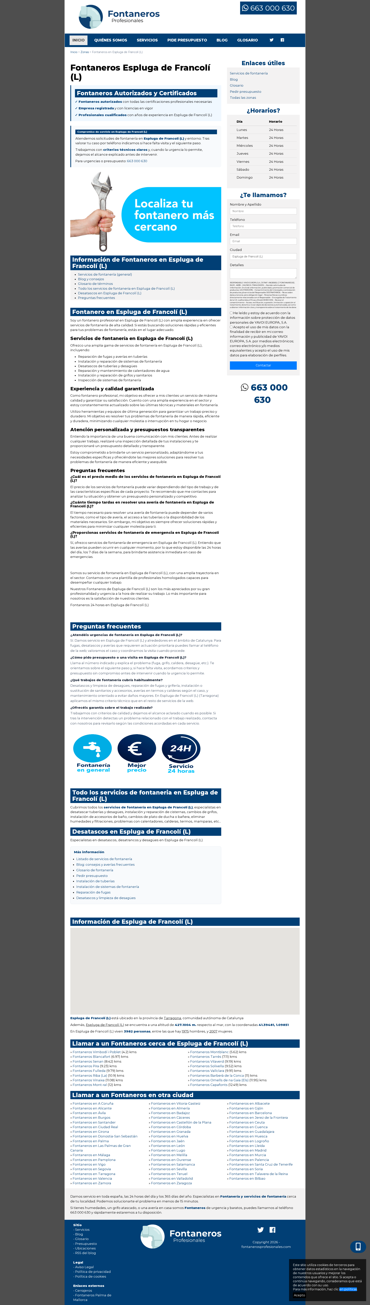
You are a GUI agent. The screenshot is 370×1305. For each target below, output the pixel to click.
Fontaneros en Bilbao (247, 1178)
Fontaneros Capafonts (209, 1085)
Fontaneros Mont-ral (90, 1085)
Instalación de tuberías (95, 881)
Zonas (85, 52)
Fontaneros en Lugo (168, 1150)
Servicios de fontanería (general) (105, 274)
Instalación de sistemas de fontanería (107, 887)
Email (234, 235)
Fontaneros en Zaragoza (171, 1183)
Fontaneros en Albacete (249, 1103)
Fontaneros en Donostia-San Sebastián (105, 1136)
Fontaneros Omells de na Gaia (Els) (219, 1080)
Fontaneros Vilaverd (207, 1061)
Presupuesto (86, 1244)
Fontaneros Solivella (207, 1066)
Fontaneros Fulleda (89, 1071)
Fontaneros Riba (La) (90, 1075)
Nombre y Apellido (245, 204)
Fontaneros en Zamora (92, 1183)
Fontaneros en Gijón (246, 1108)
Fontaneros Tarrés (205, 1057)
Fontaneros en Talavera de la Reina (258, 1174)
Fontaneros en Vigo (89, 1164)
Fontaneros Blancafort (91, 1057)
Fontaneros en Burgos (91, 1117)
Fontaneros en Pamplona (94, 1160)
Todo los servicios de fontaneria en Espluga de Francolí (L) (126, 288)
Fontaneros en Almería (170, 1108)
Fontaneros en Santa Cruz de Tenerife (261, 1164)
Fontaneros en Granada (171, 1132)
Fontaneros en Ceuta (247, 1122)
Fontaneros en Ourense (171, 1160)
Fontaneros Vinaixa (89, 1080)
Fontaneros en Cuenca (248, 1127)
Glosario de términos (95, 284)
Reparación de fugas (93, 892)
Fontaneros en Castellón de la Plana (181, 1122)
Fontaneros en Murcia (247, 1155)
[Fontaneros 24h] (116, 16)
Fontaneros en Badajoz (170, 1113)
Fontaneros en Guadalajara (251, 1132)
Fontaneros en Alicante (92, 1108)
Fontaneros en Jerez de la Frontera (258, 1117)
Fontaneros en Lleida (247, 1146)
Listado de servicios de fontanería (104, 859)
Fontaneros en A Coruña (93, 1103)
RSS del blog (85, 1253)
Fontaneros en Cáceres (170, 1117)
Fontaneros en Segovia (92, 1169)
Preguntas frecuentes (96, 298)
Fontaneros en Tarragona (94, 1174)
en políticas (348, 1289)
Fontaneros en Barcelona (250, 1113)
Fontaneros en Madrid (248, 1150)
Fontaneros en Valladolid (172, 1178)
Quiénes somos (110, 40)
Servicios (147, 40)
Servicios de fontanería (249, 73)
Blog (222, 40)
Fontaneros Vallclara (207, 1071)
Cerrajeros (83, 1290)
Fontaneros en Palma (91, 1141)
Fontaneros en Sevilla (169, 1169)
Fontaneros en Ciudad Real (95, 1127)
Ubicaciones (85, 1248)
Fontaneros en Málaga (91, 1155)
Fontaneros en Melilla (169, 1155)
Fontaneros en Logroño (249, 1141)
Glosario (247, 40)
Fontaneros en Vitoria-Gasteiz (175, 1103)
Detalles (237, 265)
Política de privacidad (93, 1272)
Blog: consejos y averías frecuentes (105, 864)
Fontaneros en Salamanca (173, 1164)
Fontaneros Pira (86, 1066)
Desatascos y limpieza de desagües (106, 898)
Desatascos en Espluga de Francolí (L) (109, 293)
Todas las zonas (243, 98)
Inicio (79, 40)
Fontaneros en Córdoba (171, 1127)
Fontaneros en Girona (91, 1132)
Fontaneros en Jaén (168, 1141)
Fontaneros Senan (88, 1061)
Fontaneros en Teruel (169, 1174)
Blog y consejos (91, 279)
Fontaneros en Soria (246, 1169)
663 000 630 (271, 8)
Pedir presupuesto (92, 876)
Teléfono (237, 220)
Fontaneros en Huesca (248, 1136)
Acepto (299, 1295)
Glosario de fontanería (94, 870)
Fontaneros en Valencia (92, 1178)
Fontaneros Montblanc (209, 1052)
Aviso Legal (84, 1267)
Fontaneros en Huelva (169, 1136)
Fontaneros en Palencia (249, 1160)
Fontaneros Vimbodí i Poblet (97, 1052)
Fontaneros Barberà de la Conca (217, 1075)
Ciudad (236, 250)
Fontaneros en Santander (94, 1122)
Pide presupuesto (187, 40)
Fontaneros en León (168, 1146)
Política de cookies (90, 1276)
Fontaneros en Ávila (89, 1113)
